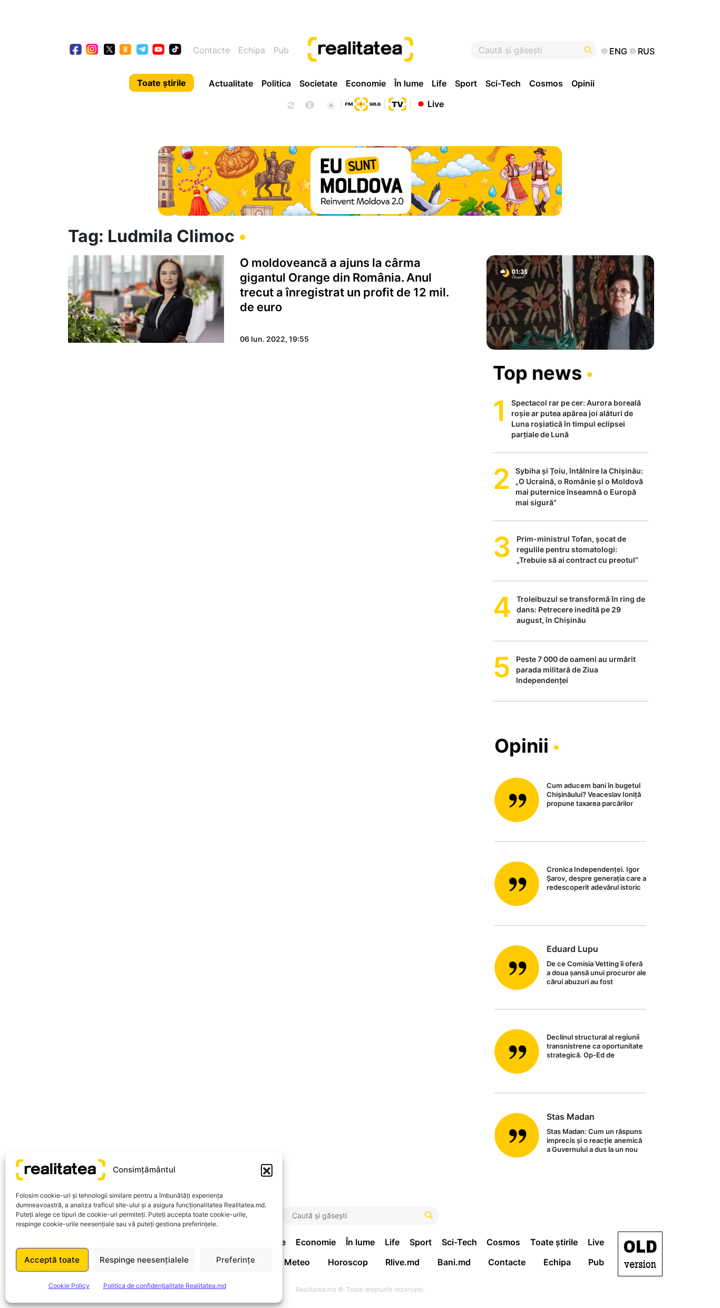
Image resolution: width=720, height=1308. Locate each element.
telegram (142, 50)
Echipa (251, 50)
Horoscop (348, 1262)
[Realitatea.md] (640, 1254)
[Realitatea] (390, 50)
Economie (366, 83)
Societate (318, 83)
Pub (281, 50)
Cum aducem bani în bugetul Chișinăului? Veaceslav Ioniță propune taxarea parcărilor (594, 794)
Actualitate (231, 83)
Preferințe (235, 1260)
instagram (92, 50)
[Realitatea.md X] (109, 48)
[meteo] (330, 104)
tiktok (175, 50)
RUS (646, 51)
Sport (466, 83)
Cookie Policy (69, 1286)
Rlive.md (402, 1262)
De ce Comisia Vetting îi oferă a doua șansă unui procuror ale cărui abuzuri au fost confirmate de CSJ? (596, 973)
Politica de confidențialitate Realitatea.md (164, 1286)
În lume (408, 83)
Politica (276, 83)
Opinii (583, 83)
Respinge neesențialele (144, 1260)
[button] (266, 1170)
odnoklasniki (125, 50)
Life (439, 83)
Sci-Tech (503, 83)
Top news (537, 372)
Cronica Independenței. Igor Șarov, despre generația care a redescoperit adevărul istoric (596, 878)
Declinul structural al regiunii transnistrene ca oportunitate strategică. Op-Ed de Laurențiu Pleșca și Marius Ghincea (595, 1047)
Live (435, 103)
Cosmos (546, 83)
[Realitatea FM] (362, 103)
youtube (159, 50)
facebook (76, 50)
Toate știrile (161, 83)
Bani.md (454, 1262)
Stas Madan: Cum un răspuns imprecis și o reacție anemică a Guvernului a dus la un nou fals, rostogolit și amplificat (594, 1141)
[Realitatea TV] (397, 103)
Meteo (297, 1262)
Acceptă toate (52, 1260)
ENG (618, 51)
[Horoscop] (290, 104)
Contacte (211, 50)
